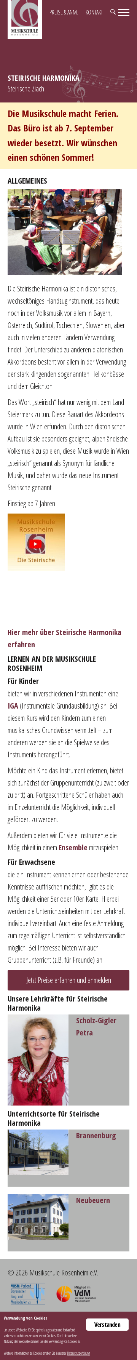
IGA (13, 706)
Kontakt (94, 12)
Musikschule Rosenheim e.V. (25, 19)
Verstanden (107, 1324)
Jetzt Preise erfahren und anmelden (68, 980)
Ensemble (73, 847)
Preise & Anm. (63, 12)
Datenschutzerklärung (78, 1353)
